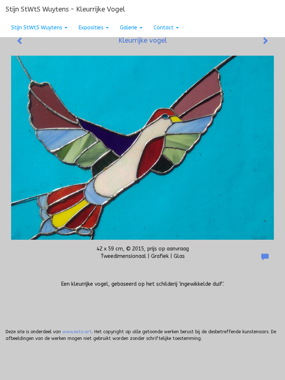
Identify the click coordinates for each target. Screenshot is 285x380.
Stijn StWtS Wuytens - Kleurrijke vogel (65, 9)
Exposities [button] (92, 27)
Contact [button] (164, 27)
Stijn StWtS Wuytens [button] (37, 27)
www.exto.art (77, 331)
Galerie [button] (129, 27)
